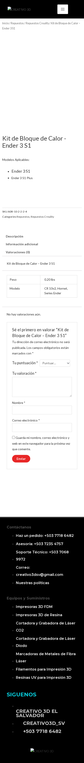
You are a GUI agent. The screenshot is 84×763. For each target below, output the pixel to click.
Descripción (14, 236)
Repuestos (17, 23)
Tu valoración (24, 373)
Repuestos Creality (37, 23)
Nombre (18, 403)
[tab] (42, 236)
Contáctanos (19, 527)
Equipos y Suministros (28, 598)
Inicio (5, 23)
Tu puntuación (25, 363)
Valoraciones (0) (18, 252)
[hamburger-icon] (62, 9)
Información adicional (22, 244)
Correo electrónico (26, 420)
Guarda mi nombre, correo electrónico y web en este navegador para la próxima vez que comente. (41, 443)
